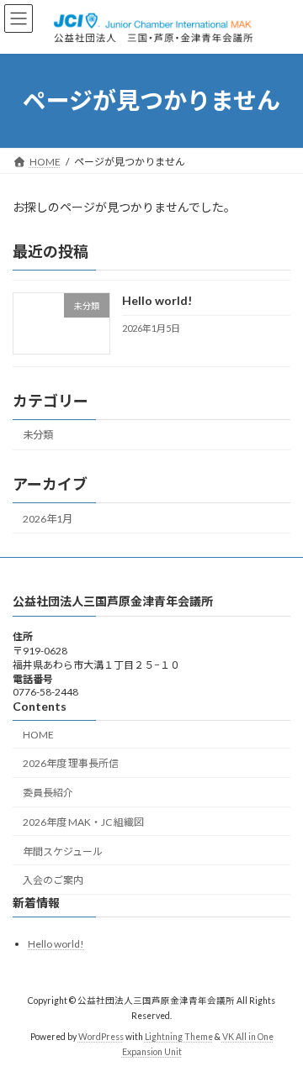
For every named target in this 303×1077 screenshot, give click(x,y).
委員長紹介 (48, 792)
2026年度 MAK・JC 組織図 (83, 822)
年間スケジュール (63, 851)
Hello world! (157, 300)
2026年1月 (47, 518)
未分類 (38, 434)
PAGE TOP (279, 1027)
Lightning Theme (179, 1037)
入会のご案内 (53, 880)
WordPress (101, 1037)
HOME (38, 734)
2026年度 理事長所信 (71, 763)
